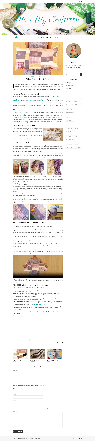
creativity (15, 339)
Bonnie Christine (30, 100)
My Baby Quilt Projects (52, 360)
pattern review (70, 139)
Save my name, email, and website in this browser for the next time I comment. (30, 408)
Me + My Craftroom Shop (40, 304)
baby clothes (69, 98)
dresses (68, 106)
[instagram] (77, 438)
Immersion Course (70, 112)
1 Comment (41, 81)
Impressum (26, 438)
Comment (15, 411)
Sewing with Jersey (34, 360)
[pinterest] (80, 1)
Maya (15, 342)
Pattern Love (41, 76)
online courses (70, 133)
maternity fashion (70, 125)
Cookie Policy (37, 438)
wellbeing (78, 147)
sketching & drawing (71, 142)
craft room (76, 101)
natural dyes (33, 339)
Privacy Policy (31, 438)
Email (14, 394)
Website (14, 400)
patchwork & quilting (41, 339)
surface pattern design (51, 339)
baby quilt (78, 98)
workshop (68, 150)
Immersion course (39, 100)
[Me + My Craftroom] (47, 19)
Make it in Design (55, 96)
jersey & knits (69, 120)
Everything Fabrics (69, 85)
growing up (69, 109)
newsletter (18, 133)
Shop (42, 37)
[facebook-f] (74, 1)
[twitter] (76, 1)
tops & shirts (69, 147)
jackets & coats (70, 117)
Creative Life (33, 76)
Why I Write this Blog (18, 360)
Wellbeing (67, 91)
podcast (50, 236)
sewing (78, 139)
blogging (68, 101)
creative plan (69, 104)
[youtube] (81, 1)
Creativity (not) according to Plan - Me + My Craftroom (25, 374)
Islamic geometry (70, 115)
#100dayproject (16, 100)
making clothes (70, 123)
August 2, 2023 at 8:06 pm (17, 372)
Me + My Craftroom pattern (24, 339)
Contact (56, 37)
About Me (49, 37)
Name (14, 388)
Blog (37, 37)
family (74, 106)
